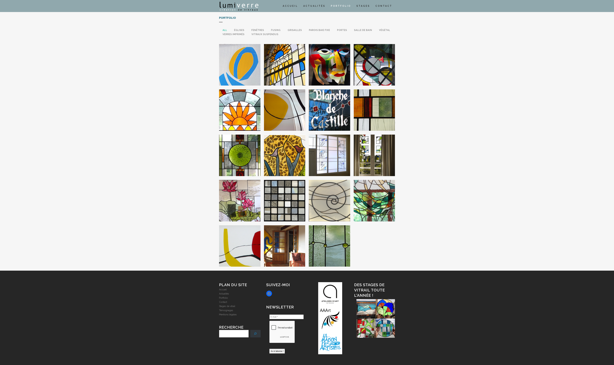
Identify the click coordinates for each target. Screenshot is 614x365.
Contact (223, 302)
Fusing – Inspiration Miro (239, 240)
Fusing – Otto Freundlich (329, 59)
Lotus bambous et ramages (239, 195)
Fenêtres (374, 150)
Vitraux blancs (329, 195)
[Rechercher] (255, 333)
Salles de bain (329, 240)
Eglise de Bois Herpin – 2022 (284, 59)
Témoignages (226, 310)
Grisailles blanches (374, 104)
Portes (284, 240)
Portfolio (223, 298)
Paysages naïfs (285, 150)
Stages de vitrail (227, 306)
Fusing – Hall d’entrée (284, 104)
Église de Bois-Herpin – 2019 (239, 104)
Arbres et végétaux (374, 195)
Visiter (239, 70)
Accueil (223, 289)
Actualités (224, 293)
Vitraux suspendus (240, 150)
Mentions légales (228, 314)
